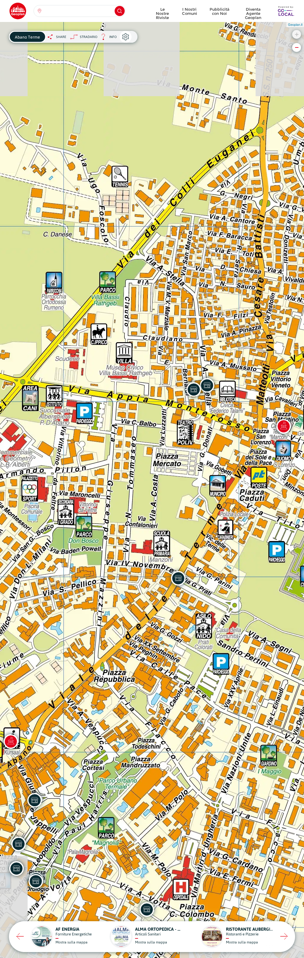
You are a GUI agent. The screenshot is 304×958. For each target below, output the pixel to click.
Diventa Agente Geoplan (253, 12)
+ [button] (297, 34)
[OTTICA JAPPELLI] (34, 800)
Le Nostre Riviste (162, 12)
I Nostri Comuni (189, 11)
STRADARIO (88, 37)
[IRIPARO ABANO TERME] (207, 385)
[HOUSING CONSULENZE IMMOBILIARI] (16, 868)
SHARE (61, 37)
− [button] (297, 47)
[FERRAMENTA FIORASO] (193, 389)
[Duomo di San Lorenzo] (283, 426)
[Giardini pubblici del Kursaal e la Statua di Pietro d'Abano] (10, 741)
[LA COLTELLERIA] (18, 843)
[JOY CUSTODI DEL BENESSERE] (35, 881)
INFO (107, 38)
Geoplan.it (295, 24)
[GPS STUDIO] (178, 578)
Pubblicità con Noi (219, 11)
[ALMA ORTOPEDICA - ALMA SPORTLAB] (146, 909)
